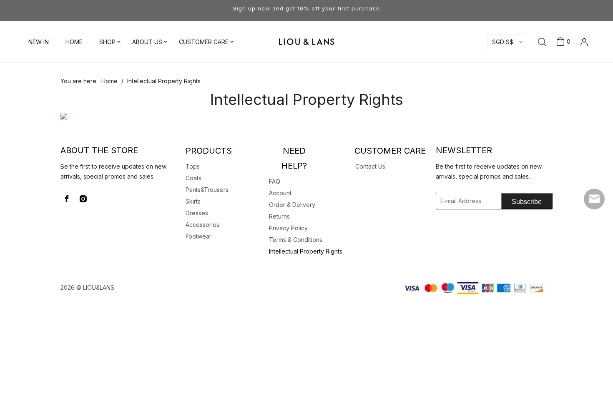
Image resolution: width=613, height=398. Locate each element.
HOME (74, 41)
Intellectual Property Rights (305, 251)
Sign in (571, 64)
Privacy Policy (288, 227)
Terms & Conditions (295, 239)
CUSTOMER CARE (204, 41)
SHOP (107, 41)
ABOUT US (147, 41)
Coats (193, 178)
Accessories (202, 224)
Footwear (198, 236)
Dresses (197, 212)
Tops (193, 166)
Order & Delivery (292, 204)
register (571, 78)
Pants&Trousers (207, 189)
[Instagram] (83, 199)
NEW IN (38, 41)
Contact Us (370, 166)
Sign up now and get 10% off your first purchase (306, 8)
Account (280, 193)
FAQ (274, 181)
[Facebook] (66, 199)
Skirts (193, 201)
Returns (279, 216)
